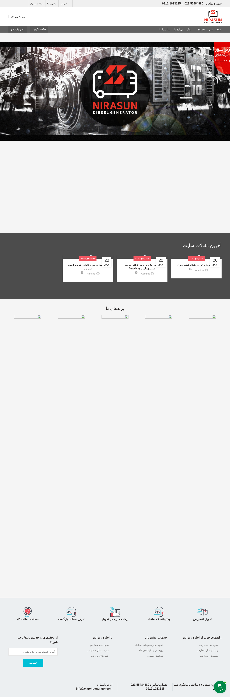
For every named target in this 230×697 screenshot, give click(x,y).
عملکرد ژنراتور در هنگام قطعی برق (196, 264)
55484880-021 (194, 3)
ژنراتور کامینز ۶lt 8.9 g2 (117, 212)
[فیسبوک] (24, 3)
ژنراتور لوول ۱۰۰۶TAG (33, 212)
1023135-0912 (171, 3)
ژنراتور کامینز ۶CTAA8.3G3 (164, 214)
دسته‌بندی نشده (196, 258)
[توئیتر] (19, 3)
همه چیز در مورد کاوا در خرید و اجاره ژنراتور (87, 266)
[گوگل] (15, 3)
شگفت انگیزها (39, 29)
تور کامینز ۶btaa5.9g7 (202, 212)
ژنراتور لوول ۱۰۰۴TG (76, 212)
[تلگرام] (10, 3)
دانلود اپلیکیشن (17, 29)
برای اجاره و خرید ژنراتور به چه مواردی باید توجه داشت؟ (142, 266)
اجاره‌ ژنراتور (191, 637)
